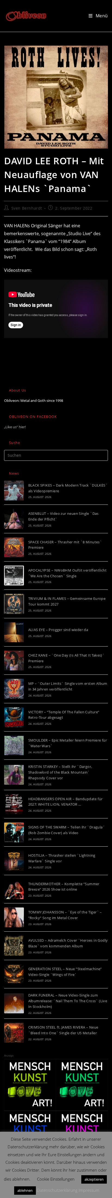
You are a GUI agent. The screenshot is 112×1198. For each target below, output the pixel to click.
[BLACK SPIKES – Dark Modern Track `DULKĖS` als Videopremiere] (14, 490)
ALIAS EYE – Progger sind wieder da (58, 629)
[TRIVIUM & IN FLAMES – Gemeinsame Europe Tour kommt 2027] (14, 604)
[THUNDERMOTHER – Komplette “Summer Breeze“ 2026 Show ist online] (14, 889)
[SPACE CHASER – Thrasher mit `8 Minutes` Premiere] (14, 547)
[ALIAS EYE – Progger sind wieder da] (14, 632)
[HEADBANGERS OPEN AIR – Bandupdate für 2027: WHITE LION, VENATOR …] (14, 804)
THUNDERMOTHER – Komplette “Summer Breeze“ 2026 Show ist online (63, 886)
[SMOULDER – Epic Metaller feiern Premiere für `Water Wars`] (14, 745)
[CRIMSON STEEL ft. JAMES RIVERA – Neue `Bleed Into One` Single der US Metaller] (14, 1033)
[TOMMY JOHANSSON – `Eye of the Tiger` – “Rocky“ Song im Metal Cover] (14, 917)
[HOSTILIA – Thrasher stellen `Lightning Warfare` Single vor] (14, 861)
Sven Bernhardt (26, 208)
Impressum (89, 1190)
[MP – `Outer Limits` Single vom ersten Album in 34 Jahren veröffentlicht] (14, 689)
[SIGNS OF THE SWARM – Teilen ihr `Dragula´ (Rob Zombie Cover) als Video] (14, 832)
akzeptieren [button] (94, 1179)
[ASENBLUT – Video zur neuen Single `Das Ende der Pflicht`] (14, 519)
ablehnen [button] (25, 1190)
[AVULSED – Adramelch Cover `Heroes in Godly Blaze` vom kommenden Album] (14, 946)
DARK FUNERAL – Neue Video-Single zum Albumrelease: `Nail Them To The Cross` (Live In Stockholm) (67, 1001)
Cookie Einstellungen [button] (55, 1179)
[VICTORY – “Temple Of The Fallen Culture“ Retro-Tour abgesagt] (14, 717)
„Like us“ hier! (15, 426)
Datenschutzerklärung (57, 1190)
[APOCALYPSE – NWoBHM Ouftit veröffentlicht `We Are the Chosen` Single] (14, 575)
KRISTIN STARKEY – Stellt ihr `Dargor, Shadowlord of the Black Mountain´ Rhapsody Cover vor (60, 772)
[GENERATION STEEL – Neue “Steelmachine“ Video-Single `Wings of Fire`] (14, 974)
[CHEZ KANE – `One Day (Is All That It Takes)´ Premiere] (14, 660)
